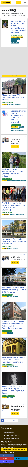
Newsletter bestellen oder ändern (15, 449)
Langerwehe (20, 37)
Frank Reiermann (19, 464)
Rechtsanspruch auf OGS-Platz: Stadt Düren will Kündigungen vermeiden (13, 359)
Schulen (17, 180)
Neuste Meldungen (10, 432)
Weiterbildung (15, 42)
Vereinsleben (20, 214)
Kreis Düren (15, 126)
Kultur (10, 104)
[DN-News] (6, 3)
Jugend (10, 180)
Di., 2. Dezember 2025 (9, 364)
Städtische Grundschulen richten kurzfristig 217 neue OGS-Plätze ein (14, 289)
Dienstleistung (15, 128)
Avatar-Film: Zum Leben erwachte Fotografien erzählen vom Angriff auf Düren (13, 389)
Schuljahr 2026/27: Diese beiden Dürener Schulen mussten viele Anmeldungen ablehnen (13, 324)
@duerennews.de (7, 456)
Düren (5, 248)
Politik (10, 248)
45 (14, 421)
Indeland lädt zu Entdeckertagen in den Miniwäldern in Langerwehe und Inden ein (18, 27)
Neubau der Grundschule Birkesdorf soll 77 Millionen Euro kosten (14, 241)
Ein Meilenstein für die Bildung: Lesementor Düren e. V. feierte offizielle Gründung (14, 206)
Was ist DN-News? (10, 434)
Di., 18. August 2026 (17, 35)
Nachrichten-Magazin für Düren (12, 435)
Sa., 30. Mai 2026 (16, 125)
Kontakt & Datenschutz (11, 437)
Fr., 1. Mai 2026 (7, 246)
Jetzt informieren (18, 75)
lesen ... (14, 146)
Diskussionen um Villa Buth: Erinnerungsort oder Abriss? (13, 97)
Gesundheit (15, 130)
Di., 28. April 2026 (8, 331)
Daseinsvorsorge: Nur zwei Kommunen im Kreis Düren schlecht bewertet (18, 116)
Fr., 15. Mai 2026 (7, 212)
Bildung (22, 126)
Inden (13, 37)
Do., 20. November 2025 (9, 395)
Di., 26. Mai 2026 (7, 178)
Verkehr (22, 130)
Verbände (14, 40)
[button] (18, 2)
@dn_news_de (21, 459)
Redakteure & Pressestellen (12, 438)
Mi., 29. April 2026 (8, 294)
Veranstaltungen (16, 39)
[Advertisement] (14, 61)
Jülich (5, 104)
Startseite (8, 431)
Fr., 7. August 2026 (8, 102)
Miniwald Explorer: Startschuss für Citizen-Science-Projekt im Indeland (12, 172)
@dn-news (7, 459)
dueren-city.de (22, 136)
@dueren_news (21, 456)
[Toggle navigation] (25, 2)
